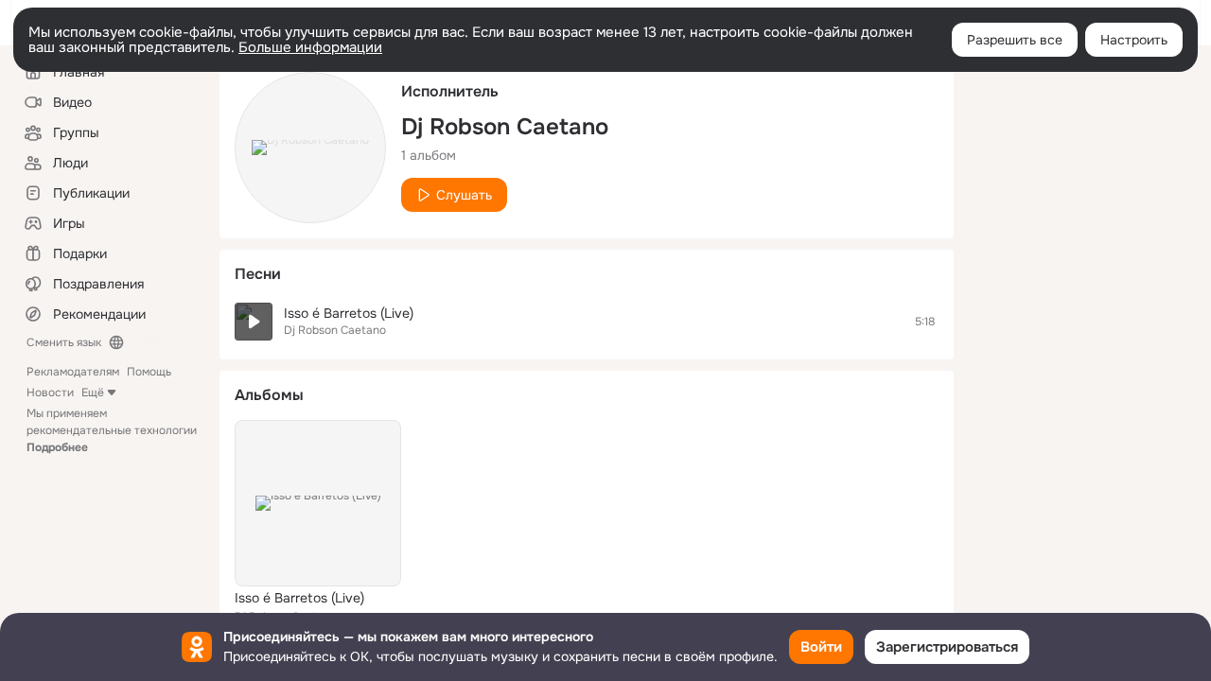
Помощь (149, 371)
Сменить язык (63, 342)
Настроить (1133, 39)
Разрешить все (1014, 39)
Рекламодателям (72, 371)
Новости (50, 392)
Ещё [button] (92, 392)
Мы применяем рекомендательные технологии (111, 430)
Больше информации (310, 47)
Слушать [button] (464, 194)
